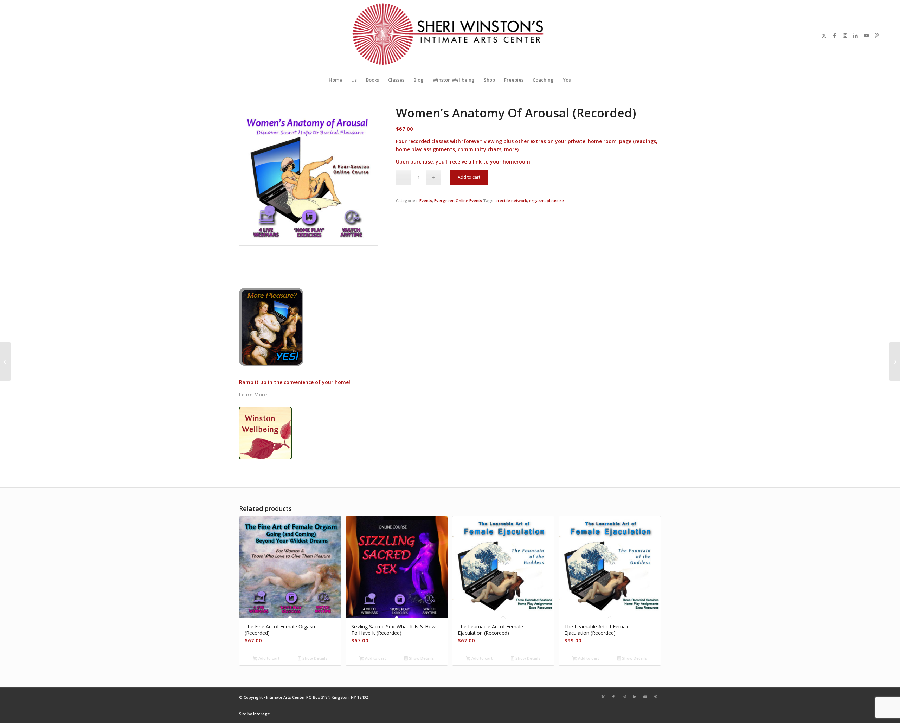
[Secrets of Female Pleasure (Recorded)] (5, 361)
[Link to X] (824, 35)
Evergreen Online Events (458, 200)
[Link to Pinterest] (877, 35)
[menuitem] (335, 80)
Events (425, 200)
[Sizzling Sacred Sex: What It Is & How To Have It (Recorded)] (894, 361)
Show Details (314, 658)
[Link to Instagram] (845, 35)
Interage (261, 713)
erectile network (511, 200)
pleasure (555, 200)
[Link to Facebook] (834, 35)
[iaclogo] (450, 35)
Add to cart (469, 177)
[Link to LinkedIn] (855, 35)
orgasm (537, 200)
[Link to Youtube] (866, 35)
